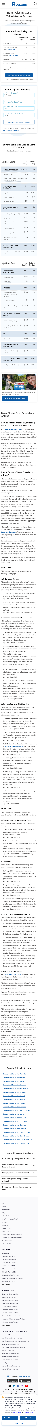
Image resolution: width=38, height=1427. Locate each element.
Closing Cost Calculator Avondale (14, 1118)
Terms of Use (17, 1412)
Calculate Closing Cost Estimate (19, 122)
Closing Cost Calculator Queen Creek (16, 1143)
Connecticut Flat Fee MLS (10, 1275)
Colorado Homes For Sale (10, 1313)
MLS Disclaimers (7, 1241)
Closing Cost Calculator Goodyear (15, 1121)
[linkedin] (14, 1386)
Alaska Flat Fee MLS (8, 1256)
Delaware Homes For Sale (10, 1322)
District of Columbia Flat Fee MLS (12, 1278)
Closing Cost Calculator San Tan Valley (16, 1110)
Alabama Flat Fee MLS (9, 1259)
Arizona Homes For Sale (9, 1306)
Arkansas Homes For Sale (10, 1303)
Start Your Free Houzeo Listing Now (19, 75)
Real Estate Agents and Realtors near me (15, 1341)
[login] (35, 3)
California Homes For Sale (10, 1309)
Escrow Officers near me (10, 1369)
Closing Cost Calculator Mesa (13, 1081)
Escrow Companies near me (11, 1366)
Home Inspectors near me (10, 1344)
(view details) (10, 49)
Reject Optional (10, 1418)
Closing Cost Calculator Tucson (14, 1077)
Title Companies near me (10, 1360)
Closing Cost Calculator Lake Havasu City (17, 1139)
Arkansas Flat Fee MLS (9, 1262)
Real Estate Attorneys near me (12, 1338)
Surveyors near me (8, 1350)
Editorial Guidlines (8, 1244)
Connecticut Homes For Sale (11, 1316)
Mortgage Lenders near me (10, 1356)
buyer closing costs (8, 532)
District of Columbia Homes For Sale (13, 1319)
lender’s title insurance (14, 746)
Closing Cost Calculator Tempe (14, 1099)
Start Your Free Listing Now (15, 398)
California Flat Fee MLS (9, 1269)
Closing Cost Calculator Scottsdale (15, 1088)
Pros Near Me (6, 1335)
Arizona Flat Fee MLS (8, 1266)
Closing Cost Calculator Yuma (13, 1114)
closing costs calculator (12, 429)
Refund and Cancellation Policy (12, 1234)
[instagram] (23, 1386)
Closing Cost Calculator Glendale (14, 1092)
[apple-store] (25, 1380)
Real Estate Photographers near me (13, 1347)
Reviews (4, 1222)
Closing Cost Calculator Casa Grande (16, 1136)
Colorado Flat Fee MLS (9, 1272)
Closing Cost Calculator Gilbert (14, 1096)
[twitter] (10, 1386)
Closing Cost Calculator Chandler (14, 1085)
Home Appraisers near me (10, 1353)
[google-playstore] (12, 1380)
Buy (3, 1203)
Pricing (4, 1206)
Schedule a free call (24, 1376)
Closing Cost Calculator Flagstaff (14, 1128)
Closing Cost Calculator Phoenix (14, 1074)
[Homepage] (19, 4)
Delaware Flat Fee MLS (9, 1281)
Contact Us (5, 1225)
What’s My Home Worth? (10, 1219)
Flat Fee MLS (6, 1209)
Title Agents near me (9, 1363)
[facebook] (18, 1386)
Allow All (28, 1418)
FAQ (3, 1213)
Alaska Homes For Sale (9, 1297)
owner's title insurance (12, 974)
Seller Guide (6, 1216)
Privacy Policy (29, 1412)
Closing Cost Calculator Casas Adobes (16, 1132)
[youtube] (27, 1386)
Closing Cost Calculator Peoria (14, 1103)
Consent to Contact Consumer (12, 1237)
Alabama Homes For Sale (10, 1300)
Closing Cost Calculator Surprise (14, 1107)
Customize (19, 1423)
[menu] (3, 2)
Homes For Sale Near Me (10, 1294)
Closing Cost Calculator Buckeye (14, 1125)
